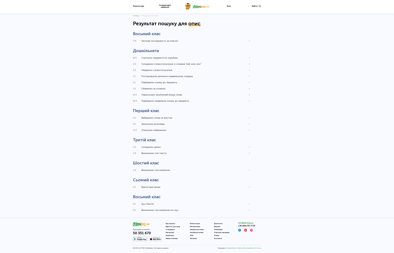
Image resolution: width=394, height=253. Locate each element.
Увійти (255, 6)
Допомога (218, 223)
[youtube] (245, 231)
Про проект (170, 223)
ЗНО (191, 235)
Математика (195, 226)
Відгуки (217, 226)
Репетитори (138, 6)
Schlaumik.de (231, 248)
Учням (216, 235)
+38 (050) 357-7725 (246, 226)
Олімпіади (218, 229)
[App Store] (155, 239)
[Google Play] (140, 239)
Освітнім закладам (221, 232)
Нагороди (170, 232)
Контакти (218, 238)
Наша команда (172, 238)
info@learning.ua (245, 223)
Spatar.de (250, 248)
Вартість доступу (173, 226)
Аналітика (170, 235)
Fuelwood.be (241, 248)
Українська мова (197, 229)
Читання (193, 238)
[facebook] (239, 231)
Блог (229, 6)
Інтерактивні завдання (165, 6)
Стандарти (170, 229)
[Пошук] (260, 6)
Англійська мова (196, 232)
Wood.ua (258, 248)
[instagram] (251, 231)
